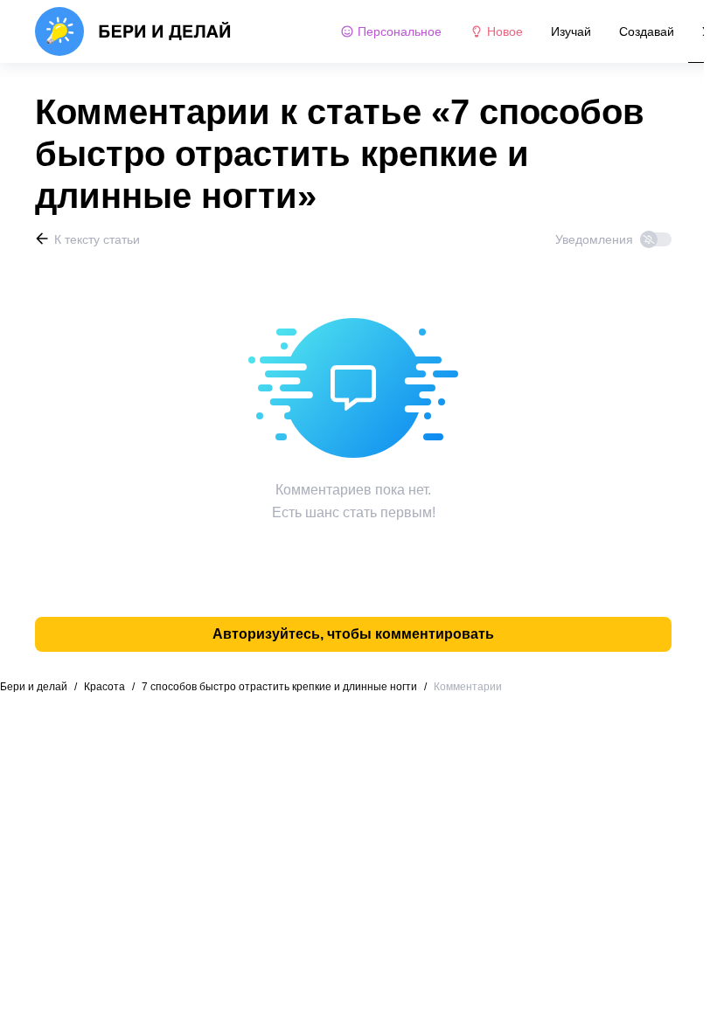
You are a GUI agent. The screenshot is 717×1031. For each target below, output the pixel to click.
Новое (505, 31)
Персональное (400, 31)
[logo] (133, 31)
